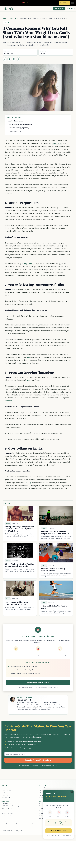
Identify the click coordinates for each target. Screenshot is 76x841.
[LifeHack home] (7, 8)
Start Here (5, 785)
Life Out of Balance (6, 811)
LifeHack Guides (5, 788)
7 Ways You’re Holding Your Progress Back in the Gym (16, 603)
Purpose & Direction (7, 808)
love (28, 357)
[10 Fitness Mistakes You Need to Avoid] (56, 590)
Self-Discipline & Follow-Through (10, 806)
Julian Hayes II (8, 53)
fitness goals (57, 143)
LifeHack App (42, 788)
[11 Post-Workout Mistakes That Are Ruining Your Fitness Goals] (20, 550)
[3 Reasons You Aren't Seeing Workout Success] (56, 552)
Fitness (17, 18)
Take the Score (58, 8)
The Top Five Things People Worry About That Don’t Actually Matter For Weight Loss (19, 529)
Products (42, 785)
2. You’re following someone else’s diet (20, 124)
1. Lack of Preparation (15, 121)
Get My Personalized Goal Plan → (38, 682)
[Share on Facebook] (4, 59)
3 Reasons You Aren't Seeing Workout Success (53, 570)
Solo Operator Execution (8, 816)
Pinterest (18, 823)
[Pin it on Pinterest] (9, 59)
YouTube (27, 823)
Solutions (5, 801)
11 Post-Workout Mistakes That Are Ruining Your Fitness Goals (19, 565)
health (29, 380)
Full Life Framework (6, 793)
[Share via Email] (18, 59)
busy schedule (29, 263)
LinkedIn (33, 823)
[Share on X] (14, 59)
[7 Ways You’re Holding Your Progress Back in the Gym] (20, 588)
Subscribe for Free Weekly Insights (38, 760)
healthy (28, 483)
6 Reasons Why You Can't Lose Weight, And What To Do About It (55, 532)
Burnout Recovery (6, 803)
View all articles (21, 712)
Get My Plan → (64, 3)
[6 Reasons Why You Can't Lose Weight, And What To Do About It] (56, 515)
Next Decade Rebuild (7, 813)
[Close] (72, 3)
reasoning (8, 401)
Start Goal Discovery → (58, 831)
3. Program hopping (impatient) (18, 128)
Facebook (4, 823)
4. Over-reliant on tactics (16, 131)
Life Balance (4, 795)
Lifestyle (10, 18)
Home (4, 18)
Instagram (11, 823)
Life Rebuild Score (6, 790)
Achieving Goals (5, 797)
